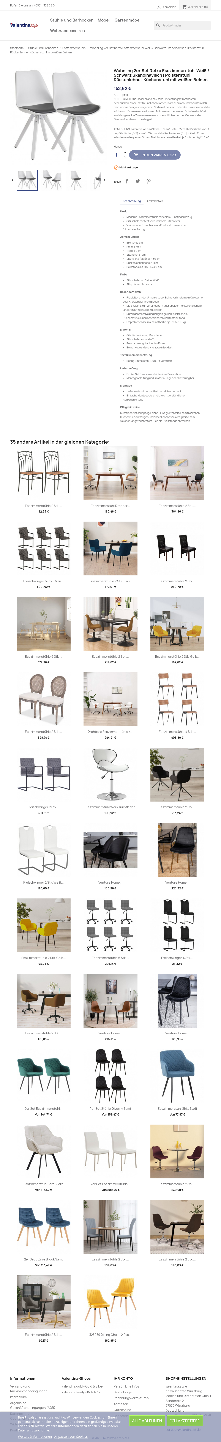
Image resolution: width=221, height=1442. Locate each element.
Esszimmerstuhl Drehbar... (110, 506)
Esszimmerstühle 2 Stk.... (43, 506)
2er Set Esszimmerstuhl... (43, 1108)
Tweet (137, 181)
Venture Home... (110, 882)
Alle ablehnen (147, 1420)
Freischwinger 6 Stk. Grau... (43, 581)
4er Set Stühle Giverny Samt (110, 1108)
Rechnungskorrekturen (131, 1398)
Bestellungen (124, 1392)
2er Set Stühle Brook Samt (43, 1259)
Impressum (18, 1397)
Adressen (121, 1404)
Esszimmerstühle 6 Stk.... (43, 656)
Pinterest (148, 181)
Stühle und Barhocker (71, 20)
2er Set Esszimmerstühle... (110, 1184)
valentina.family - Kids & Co (81, 1392)
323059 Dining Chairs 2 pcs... (110, 1335)
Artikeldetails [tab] (155, 201)
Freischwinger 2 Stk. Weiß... (43, 882)
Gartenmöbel (127, 20)
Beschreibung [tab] (132, 201)
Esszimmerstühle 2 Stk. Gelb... (177, 656)
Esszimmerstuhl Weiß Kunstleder (110, 807)
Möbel (104, 20)
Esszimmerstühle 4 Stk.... (177, 732)
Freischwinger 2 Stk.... (43, 807)
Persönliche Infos (126, 1386)
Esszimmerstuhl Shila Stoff (177, 1108)
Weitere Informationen (35, 1436)
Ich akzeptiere (185, 1420)
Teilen (127, 181)
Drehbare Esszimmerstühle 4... (110, 732)
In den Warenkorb (155, 155)
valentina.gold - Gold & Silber (83, 1386)
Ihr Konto (123, 1378)
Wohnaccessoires (67, 30)
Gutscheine (122, 1410)
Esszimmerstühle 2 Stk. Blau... (110, 581)
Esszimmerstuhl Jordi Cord (43, 1184)
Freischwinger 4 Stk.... (177, 958)
